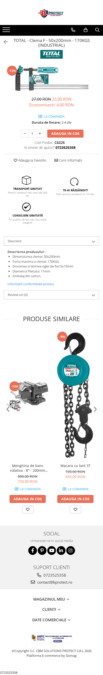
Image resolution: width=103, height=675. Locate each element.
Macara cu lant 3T (75, 465)
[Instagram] (70, 550)
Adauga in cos (65, 133)
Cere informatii (70, 160)
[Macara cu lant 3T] (75, 396)
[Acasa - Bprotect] (51, 12)
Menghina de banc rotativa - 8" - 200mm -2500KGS (27, 468)
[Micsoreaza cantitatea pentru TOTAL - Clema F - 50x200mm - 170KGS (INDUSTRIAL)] (24, 134)
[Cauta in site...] (97, 30)
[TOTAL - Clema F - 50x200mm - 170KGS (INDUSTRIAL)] (51, 78)
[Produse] (6, 31)
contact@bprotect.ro (54, 582)
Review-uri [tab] (18, 294)
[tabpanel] (51, 78)
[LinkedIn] (61, 550)
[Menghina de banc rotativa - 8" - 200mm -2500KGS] (27, 396)
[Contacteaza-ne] (73, 30)
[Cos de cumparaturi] (85, 30)
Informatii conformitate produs (31, 284)
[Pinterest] (42, 550)
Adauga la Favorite (31, 160)
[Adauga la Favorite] (28, 509)
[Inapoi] (4, 41)
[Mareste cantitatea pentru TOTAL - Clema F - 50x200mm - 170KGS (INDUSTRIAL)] (40, 134)
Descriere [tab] (15, 241)
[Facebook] (32, 550)
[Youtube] (51, 550)
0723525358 (54, 575)
